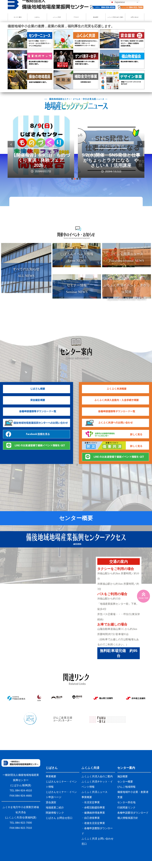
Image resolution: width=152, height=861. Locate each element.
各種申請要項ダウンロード (132, 812)
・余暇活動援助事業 (93, 807)
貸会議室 (95, 17)
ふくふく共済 (57, 17)
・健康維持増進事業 (93, 812)
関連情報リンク (55, 812)
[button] (72, 179)
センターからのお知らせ (41, 145)
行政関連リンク (126, 807)
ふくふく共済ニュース (95, 791)
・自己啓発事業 (91, 817)
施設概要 (122, 776)
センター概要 (76, 518)
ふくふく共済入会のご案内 (115, 17)
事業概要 (51, 776)
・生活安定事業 (91, 802)
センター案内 (18, 17)
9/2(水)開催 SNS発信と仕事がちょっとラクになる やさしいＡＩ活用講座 (111, 160)
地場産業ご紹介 (55, 807)
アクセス (76, 17)
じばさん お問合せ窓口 (59, 817)
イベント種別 (98, 138)
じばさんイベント (121, 138)
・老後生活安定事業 (93, 823)
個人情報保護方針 (127, 817)
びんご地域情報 (126, 786)
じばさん (37, 17)
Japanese (119, 2)
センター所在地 (126, 802)
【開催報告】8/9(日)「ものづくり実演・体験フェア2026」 (41, 160)
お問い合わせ (134, 17)
